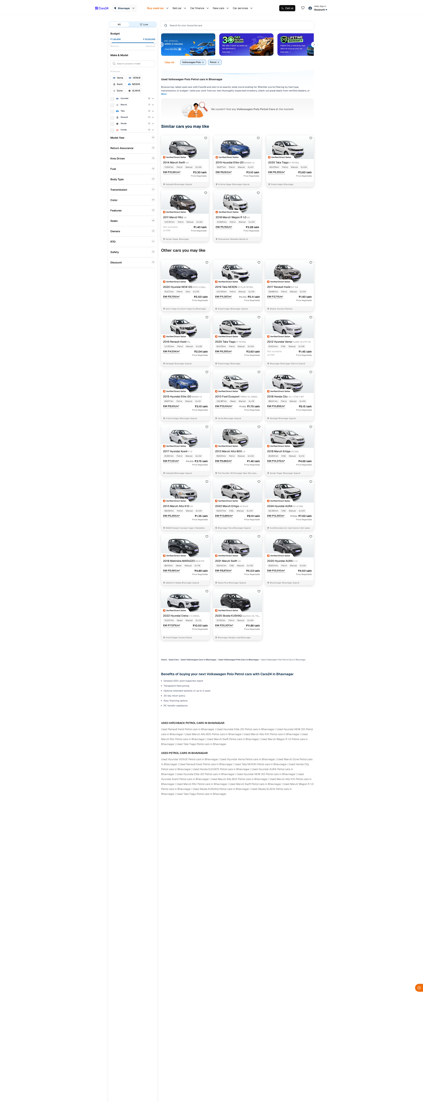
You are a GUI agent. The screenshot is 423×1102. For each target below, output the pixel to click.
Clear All (169, 62)
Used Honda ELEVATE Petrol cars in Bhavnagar (221, 769)
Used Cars (174, 659)
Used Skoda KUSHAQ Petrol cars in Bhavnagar (221, 789)
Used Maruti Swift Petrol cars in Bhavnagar (233, 739)
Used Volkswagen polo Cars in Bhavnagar (238, 659)
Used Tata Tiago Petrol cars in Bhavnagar (201, 744)
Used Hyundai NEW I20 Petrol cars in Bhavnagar (266, 774)
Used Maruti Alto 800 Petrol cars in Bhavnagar (213, 734)
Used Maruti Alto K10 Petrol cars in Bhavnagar (272, 734)
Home (164, 659)
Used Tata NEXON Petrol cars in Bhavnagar (261, 764)
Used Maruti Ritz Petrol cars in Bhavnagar (201, 784)
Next (314, 44)
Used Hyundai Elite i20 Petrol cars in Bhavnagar (245, 729)
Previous (161, 44)
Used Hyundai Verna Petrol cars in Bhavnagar (247, 759)
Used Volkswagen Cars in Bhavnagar (198, 659)
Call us (289, 8)
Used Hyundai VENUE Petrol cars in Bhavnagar (189, 759)
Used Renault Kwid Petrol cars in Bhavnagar (187, 729)
